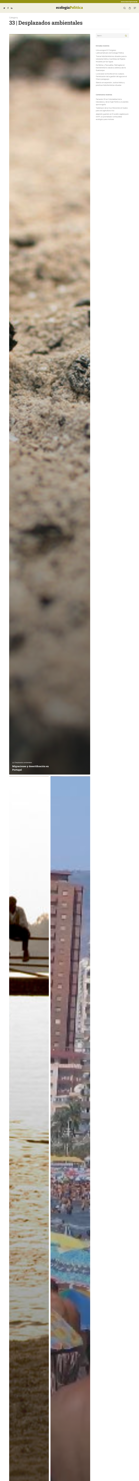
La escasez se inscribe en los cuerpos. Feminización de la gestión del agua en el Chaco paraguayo (111, 76)
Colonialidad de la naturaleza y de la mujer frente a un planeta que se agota (112, 101)
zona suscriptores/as (129, 2)
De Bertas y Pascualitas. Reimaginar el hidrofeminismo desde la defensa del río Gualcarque (111, 67)
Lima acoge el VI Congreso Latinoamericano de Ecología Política (110, 51)
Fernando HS (101, 99)
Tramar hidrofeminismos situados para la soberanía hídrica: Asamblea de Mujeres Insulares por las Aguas (111, 59)
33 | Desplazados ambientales (22, 762)
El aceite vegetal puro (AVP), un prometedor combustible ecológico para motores (112, 116)
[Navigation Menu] (135, 8)
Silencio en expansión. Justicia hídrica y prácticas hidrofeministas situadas (110, 84)
